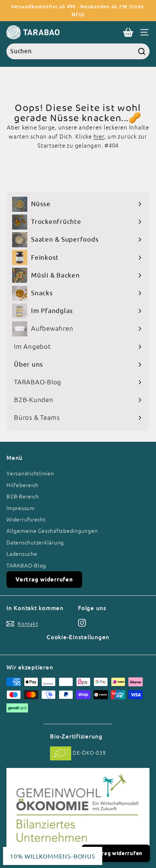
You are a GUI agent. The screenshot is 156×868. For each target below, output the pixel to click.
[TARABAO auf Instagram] (82, 622)
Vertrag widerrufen (44, 579)
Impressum (20, 508)
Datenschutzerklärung (35, 543)
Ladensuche (21, 554)
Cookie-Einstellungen (78, 637)
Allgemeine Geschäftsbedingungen (52, 531)
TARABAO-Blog (26, 566)
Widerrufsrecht (26, 519)
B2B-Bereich (22, 496)
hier (99, 136)
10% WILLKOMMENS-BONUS (52, 856)
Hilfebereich (22, 485)
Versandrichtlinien (30, 473)
